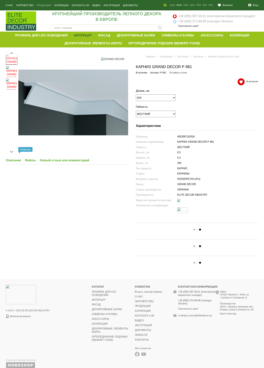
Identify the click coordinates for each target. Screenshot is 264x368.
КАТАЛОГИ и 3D (80, 5)
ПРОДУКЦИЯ (44, 5)
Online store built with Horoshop (21, 360)
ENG (172, 5)
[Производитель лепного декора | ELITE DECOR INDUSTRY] (21, 294)
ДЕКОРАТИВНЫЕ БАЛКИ (136, 35)
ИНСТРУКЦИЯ (112, 5)
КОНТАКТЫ (142, 339)
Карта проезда (228, 313)
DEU (192, 5)
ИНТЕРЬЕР (83, 35)
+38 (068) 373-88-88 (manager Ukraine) (205, 21)
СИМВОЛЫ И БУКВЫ (178, 35)
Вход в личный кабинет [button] (148, 291)
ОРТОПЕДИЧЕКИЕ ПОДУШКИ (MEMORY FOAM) (164, 43)
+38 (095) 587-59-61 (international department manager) (216, 16)
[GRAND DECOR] (112, 59)
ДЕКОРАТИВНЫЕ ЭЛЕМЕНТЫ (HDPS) (93, 43)
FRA (198, 5)
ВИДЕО (96, 5)
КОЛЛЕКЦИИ (61, 5)
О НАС (9, 5)
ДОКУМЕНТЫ (130, 5)
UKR (185, 5)
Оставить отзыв (178, 72)
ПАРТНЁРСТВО (24, 5)
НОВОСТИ (141, 334)
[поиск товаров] (160, 28)
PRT (211, 5)
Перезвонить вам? (188, 26)
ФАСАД (104, 35)
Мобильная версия (20, 316)
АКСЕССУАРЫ (212, 35)
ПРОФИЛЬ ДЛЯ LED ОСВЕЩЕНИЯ (41, 35)
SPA (205, 5)
